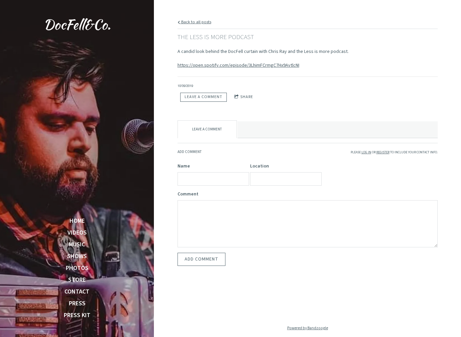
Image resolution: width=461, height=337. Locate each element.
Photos (77, 268)
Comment (188, 194)
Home (77, 221)
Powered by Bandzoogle (307, 328)
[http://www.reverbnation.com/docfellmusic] (350, 305)
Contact (76, 292)
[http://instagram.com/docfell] (285, 305)
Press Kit (77, 315)
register (382, 152)
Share (246, 97)
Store (77, 280)
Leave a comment (203, 97)
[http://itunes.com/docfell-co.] (264, 305)
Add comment (201, 259)
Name (184, 166)
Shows (77, 256)
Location (259, 166)
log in (366, 152)
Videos (77, 233)
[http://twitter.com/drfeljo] (329, 305)
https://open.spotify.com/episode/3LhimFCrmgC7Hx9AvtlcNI (238, 65)
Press (77, 304)
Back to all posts (195, 22)
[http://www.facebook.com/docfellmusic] (307, 305)
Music (77, 245)
